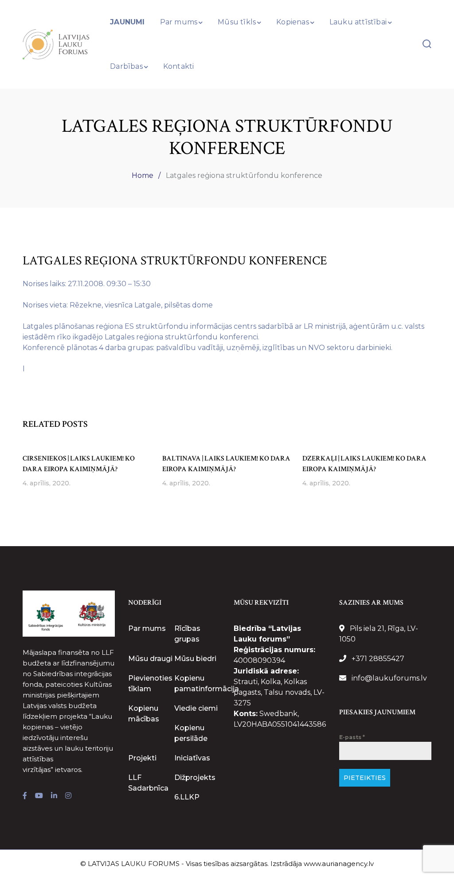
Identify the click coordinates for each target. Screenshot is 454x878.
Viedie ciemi (196, 708)
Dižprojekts (194, 777)
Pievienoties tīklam (150, 683)
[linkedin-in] (54, 796)
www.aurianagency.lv (339, 863)
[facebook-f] (25, 796)
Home (142, 175)
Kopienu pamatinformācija (206, 683)
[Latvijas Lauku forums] (56, 43)
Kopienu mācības (143, 713)
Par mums (147, 628)
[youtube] (39, 796)
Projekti (142, 758)
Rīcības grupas (187, 633)
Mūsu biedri (195, 658)
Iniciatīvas (192, 758)
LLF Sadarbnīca (148, 782)
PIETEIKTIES (365, 778)
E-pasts (352, 737)
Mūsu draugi (150, 658)
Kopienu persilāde (190, 733)
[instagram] (68, 796)
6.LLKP (187, 797)
